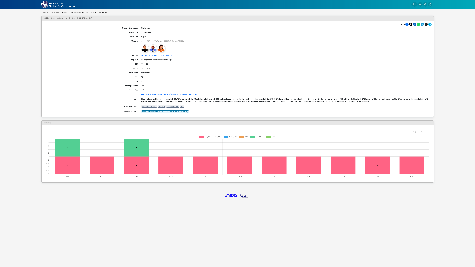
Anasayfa (45, 12)
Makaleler (55, 12)
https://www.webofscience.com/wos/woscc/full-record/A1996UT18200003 (170, 94)
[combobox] (419, 131)
